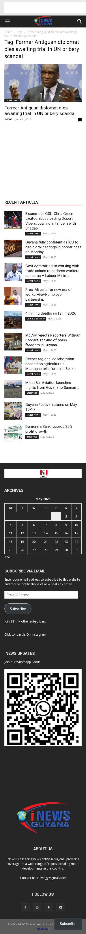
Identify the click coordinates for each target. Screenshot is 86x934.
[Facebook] (25, 907)
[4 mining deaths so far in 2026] (13, 320)
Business (32, 392)
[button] (7, 21)
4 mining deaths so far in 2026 (50, 313)
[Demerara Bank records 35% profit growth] (13, 433)
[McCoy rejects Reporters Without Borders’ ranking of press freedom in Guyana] (13, 341)
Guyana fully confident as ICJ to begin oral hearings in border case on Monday (53, 247)
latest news (12, 100)
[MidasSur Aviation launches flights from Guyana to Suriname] (13, 389)
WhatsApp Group (28, 662)
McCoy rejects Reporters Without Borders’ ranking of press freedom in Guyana (52, 340)
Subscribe (18, 608)
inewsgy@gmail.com (51, 878)
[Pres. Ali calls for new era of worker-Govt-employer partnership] (13, 296)
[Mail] (37, 907)
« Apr (8, 557)
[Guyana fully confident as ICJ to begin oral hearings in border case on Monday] (13, 248)
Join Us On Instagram (31, 634)
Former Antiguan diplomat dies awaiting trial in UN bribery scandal (40, 110)
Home (8, 32)
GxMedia (42, 928)
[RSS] (49, 907)
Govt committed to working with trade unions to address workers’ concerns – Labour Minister (52, 271)
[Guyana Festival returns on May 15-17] (13, 411)
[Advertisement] (45, 7)
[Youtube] (60, 907)
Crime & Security (36, 318)
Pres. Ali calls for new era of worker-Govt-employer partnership (48, 294)
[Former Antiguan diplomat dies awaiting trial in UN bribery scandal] (43, 83)
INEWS (8, 119)
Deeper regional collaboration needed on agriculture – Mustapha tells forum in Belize (50, 364)
